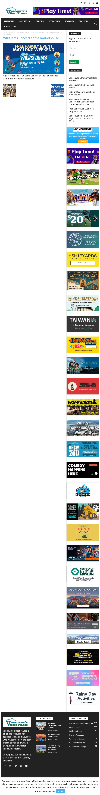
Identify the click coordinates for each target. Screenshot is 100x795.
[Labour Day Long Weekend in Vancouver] (41, 749)
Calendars (69, 21)
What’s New (83, 21)
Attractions (54, 21)
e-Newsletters (10, 27)
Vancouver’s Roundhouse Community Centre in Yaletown (26, 32)
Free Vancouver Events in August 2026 (81, 110)
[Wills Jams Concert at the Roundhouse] (33, 58)
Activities (40, 21)
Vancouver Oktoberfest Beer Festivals (83, 79)
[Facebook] (81, 3)
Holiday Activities (75, 731)
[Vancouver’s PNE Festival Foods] (41, 737)
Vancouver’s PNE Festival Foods (81, 86)
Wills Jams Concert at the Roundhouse (31, 38)
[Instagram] (85, 3)
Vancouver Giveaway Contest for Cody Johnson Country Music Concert (81, 102)
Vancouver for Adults (77, 743)
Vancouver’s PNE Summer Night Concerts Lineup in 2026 (81, 118)
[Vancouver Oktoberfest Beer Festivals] (41, 726)
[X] (93, 3)
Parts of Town (25, 21)
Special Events (74, 727)
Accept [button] (60, 791)
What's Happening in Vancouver (81, 723)
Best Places (9, 21)
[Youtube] (97, 3)
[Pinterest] (89, 3)
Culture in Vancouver (77, 735)
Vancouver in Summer (77, 739)
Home (5, 32)
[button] (95, 24)
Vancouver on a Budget (77, 747)
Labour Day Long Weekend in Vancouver (82, 93)
